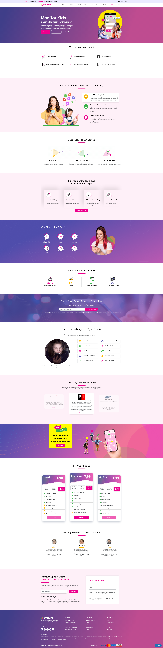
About (87, 622)
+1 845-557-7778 (123, 1)
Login (105, 4)
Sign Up (112, 4)
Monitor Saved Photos (113, 200)
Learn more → (53, 1)
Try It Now (60, 445)
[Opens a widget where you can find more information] (158, 645)
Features (71, 4)
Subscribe (73, 591)
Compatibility (89, 627)
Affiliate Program (90, 620)
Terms (108, 627)
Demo (97, 4)
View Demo (56, 32)
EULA (108, 620)
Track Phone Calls (69, 620)
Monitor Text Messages (71, 627)
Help (91, 4)
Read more (54, 410)
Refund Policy (110, 624)
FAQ (87, 624)
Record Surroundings (70, 622)
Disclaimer (109, 629)
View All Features (81, 210)
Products (61, 4)
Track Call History (51, 200)
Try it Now (45, 32)
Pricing (79, 4)
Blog (85, 4)
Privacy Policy (110, 622)
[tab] (100, 97)
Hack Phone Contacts (70, 624)
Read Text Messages (72, 200)
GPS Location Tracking (93, 200)
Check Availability (91, 309)
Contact (88, 629)
